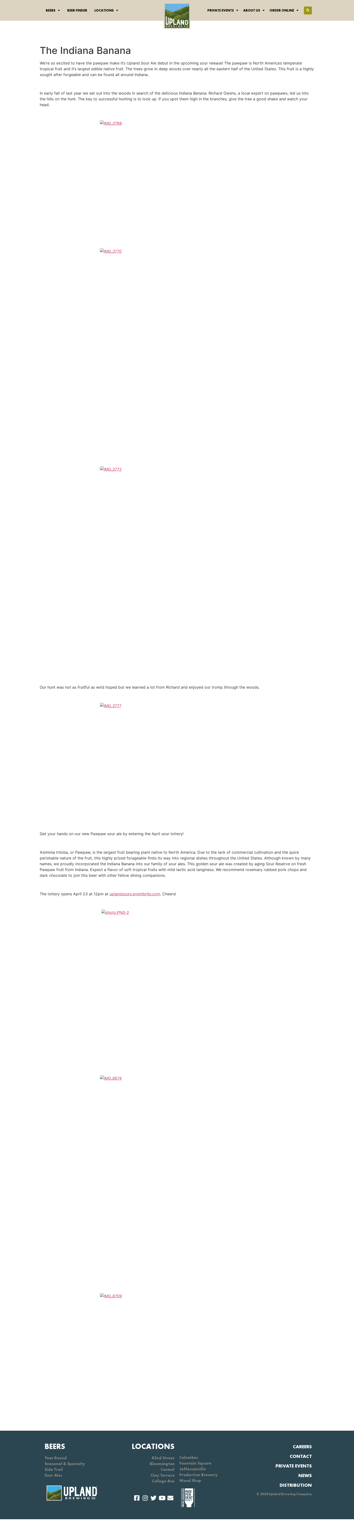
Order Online (281, 10)
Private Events (220, 10)
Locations (104, 10)
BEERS (55, 1446)
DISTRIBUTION (296, 1485)
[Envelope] (170, 1498)
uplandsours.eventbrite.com (135, 893)
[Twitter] (153, 1498)
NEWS (305, 1475)
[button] (308, 10)
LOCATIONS (153, 1446)
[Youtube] (162, 1498)
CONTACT (301, 1456)
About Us (251, 10)
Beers (50, 10)
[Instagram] (145, 1498)
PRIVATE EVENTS (293, 1466)
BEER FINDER (77, 10)
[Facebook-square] (136, 1498)
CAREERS (302, 1446)
